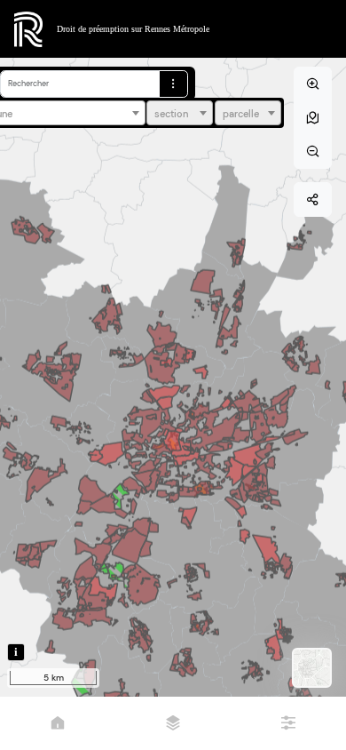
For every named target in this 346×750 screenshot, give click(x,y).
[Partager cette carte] (313, 199)
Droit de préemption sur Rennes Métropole (133, 29)
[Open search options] (173, 84)
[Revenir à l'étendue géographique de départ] (313, 117)
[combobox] (179, 112)
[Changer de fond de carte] (312, 668)
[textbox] (179, 113)
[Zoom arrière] (313, 151)
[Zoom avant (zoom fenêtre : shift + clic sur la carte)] (313, 84)
